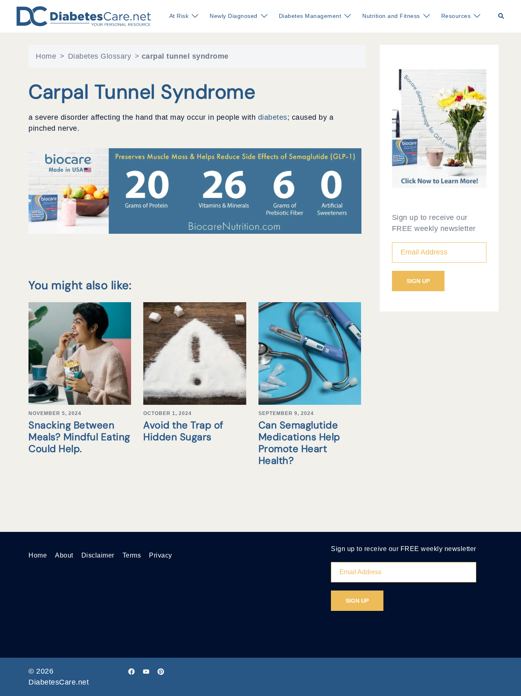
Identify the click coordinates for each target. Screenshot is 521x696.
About (64, 555)
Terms (132, 555)
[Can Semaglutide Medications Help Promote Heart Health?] (309, 353)
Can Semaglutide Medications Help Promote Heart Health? (299, 442)
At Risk (179, 16)
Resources (456, 16)
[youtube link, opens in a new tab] (146, 671)
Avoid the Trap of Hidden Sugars (183, 431)
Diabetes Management (310, 16)
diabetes (272, 117)
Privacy (160, 555)
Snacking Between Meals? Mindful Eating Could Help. (79, 437)
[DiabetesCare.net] (83, 16)
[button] (501, 16)
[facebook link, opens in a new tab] (131, 671)
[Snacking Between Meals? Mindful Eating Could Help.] (79, 353)
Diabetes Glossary (99, 56)
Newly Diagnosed (234, 16)
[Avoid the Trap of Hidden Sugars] (194, 353)
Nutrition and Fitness (391, 16)
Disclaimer (97, 555)
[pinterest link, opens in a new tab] (161, 671)
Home (46, 56)
